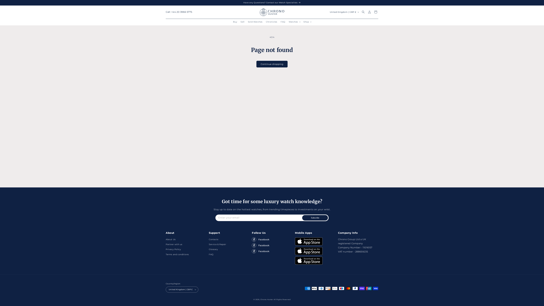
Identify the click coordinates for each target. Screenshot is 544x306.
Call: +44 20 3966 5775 (179, 12)
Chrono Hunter (267, 299)
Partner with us (174, 244)
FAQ (211, 254)
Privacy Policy (173, 249)
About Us (171, 239)
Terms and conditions (177, 254)
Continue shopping (272, 64)
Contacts (213, 239)
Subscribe (315, 218)
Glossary (213, 249)
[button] (294, 22)
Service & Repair (217, 244)
